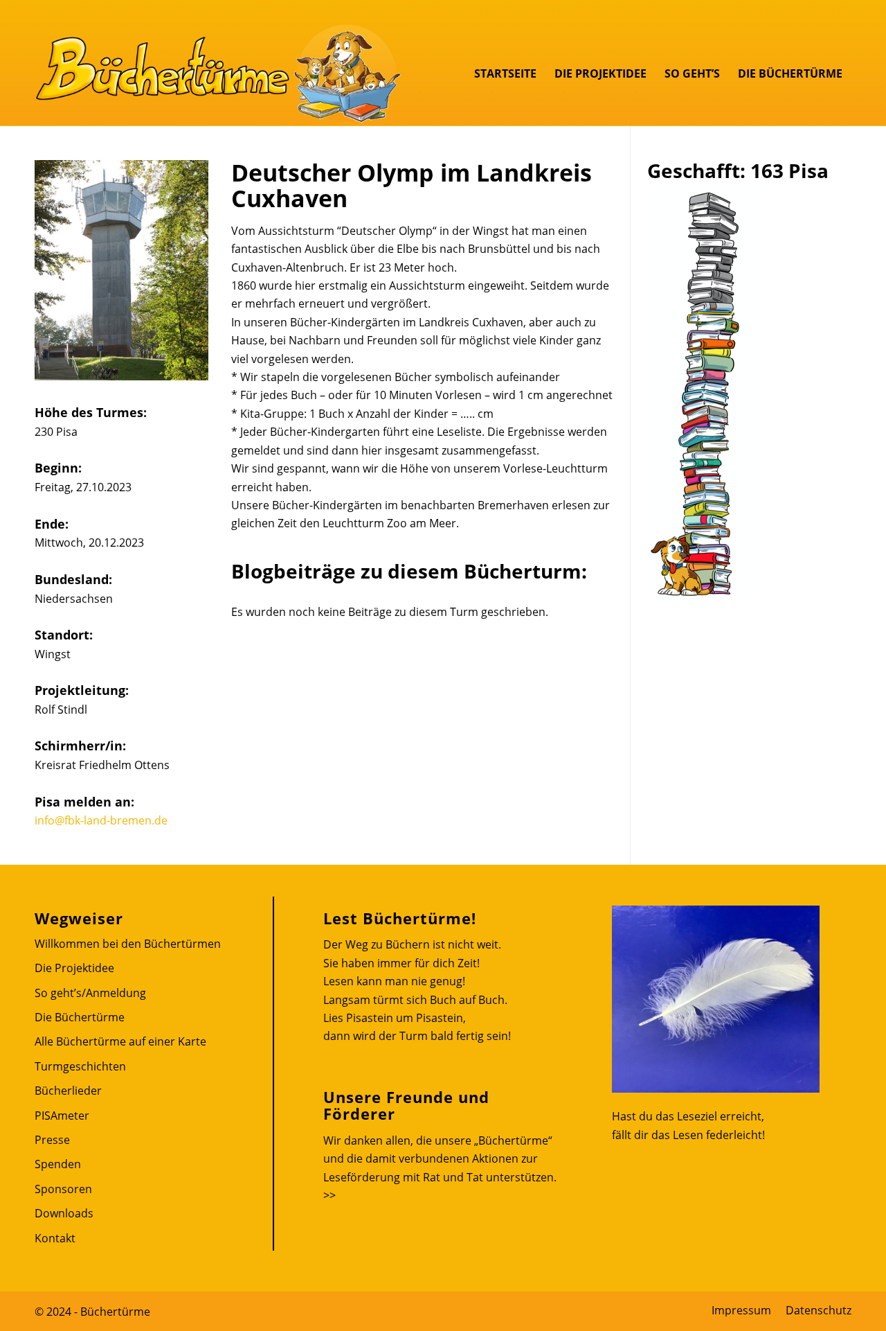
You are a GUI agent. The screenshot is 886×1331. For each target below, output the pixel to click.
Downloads (64, 1213)
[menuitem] (505, 73)
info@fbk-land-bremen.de (101, 820)
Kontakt (55, 1238)
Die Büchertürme (80, 1017)
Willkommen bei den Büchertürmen (128, 943)
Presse (52, 1139)
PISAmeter (62, 1115)
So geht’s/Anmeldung (90, 993)
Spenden (58, 1164)
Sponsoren (63, 1189)
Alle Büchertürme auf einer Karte (120, 1041)
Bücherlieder (68, 1090)
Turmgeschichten (80, 1066)
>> (329, 1195)
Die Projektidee (74, 968)
